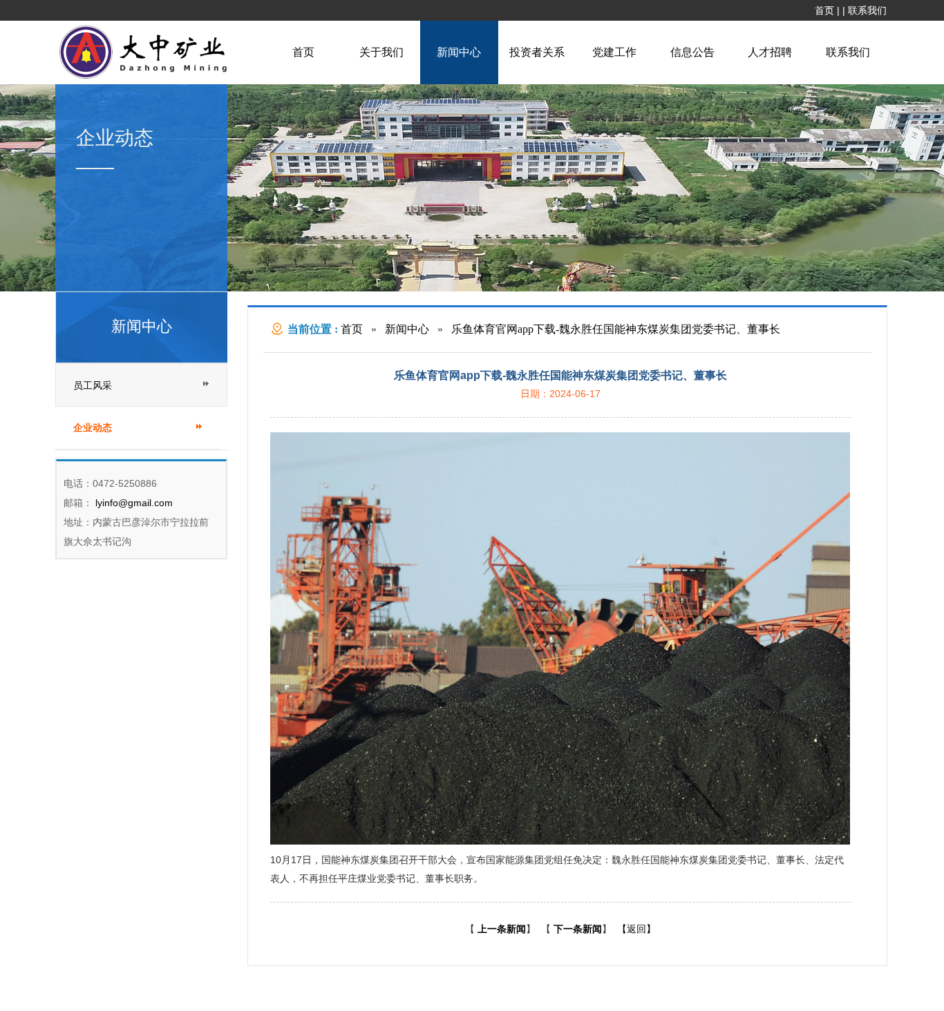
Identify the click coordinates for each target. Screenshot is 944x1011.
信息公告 (692, 52)
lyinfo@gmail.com (133, 502)
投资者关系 (537, 52)
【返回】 (636, 928)
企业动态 (92, 428)
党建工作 (614, 52)
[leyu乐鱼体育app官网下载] (146, 77)
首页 (824, 10)
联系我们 (867, 10)
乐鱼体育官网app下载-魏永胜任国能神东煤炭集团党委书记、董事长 (615, 329)
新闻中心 (459, 52)
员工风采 (92, 385)
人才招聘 (770, 52)
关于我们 (381, 52)
